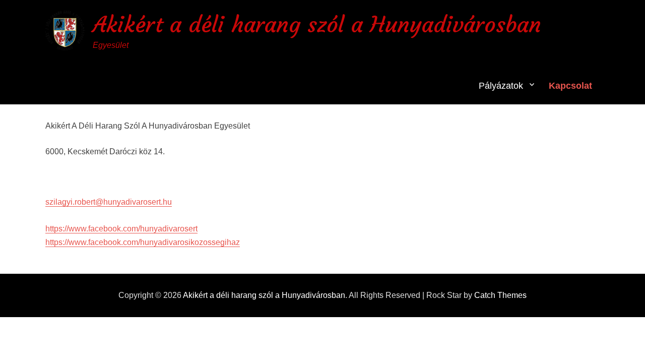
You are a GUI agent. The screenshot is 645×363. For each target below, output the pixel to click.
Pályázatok (501, 86)
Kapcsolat (570, 86)
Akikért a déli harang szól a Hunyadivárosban (317, 24)
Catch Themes (500, 295)
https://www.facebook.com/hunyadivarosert (121, 228)
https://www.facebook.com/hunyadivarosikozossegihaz (142, 242)
